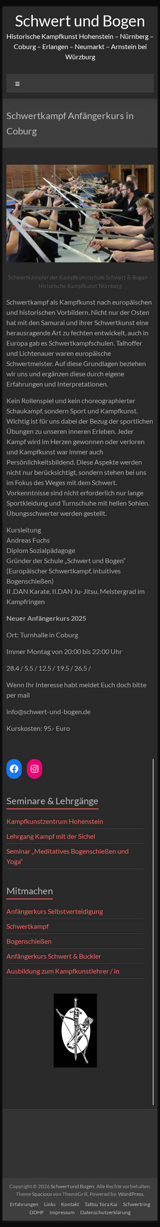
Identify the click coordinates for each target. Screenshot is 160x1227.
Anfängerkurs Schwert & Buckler (53, 956)
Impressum (62, 1212)
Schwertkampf (27, 926)
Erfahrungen (24, 1204)
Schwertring (136, 1204)
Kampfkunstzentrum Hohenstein (54, 821)
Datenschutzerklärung (105, 1212)
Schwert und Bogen (80, 20)
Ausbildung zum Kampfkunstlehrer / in (62, 971)
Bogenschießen (29, 941)
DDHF (36, 1212)
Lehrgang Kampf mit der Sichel (50, 836)
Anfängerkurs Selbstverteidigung (54, 911)
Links (49, 1204)
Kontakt (70, 1204)
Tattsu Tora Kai (100, 1204)
